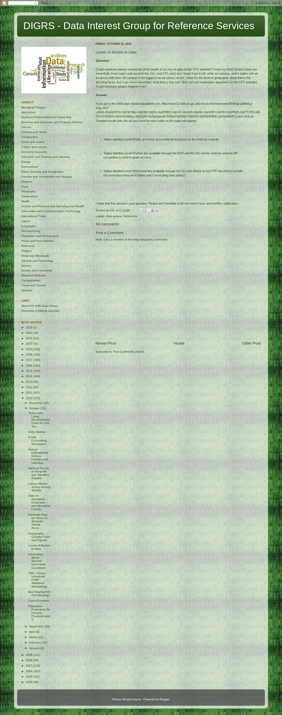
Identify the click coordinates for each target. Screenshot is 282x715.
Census (26, 127)
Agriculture (28, 112)
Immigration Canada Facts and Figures (39, 537)
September (36, 626)
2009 (29, 655)
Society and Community (36, 270)
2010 (29, 398)
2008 (29, 660)
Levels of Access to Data (39, 547)
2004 (29, 682)
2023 (29, 327)
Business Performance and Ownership (46, 117)
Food (24, 186)
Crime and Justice (33, 142)
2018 (29, 354)
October (34, 408)
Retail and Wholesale (35, 255)
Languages (28, 226)
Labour (26, 221)
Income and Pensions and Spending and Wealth (52, 206)
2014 (29, 376)
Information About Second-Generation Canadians (37, 561)
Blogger (164, 699)
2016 (29, 365)
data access (114, 216)
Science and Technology (37, 260)
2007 (29, 665)
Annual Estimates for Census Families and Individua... (38, 456)
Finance (26, 181)
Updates (26, 290)
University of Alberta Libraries (40, 310)
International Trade (33, 216)
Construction (29, 137)
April (32, 631)
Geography (28, 191)
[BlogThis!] (145, 210)
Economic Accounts (34, 151)
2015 (29, 370)
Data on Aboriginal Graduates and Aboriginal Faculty (39, 502)
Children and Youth (33, 132)
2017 (29, 360)
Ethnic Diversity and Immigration (42, 171)
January (34, 648)
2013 (29, 381)
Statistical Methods (33, 275)
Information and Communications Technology (51, 211)
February (35, 642)
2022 (29, 332)
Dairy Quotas (36, 431)
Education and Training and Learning (45, 156)
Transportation (30, 280)
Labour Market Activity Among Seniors (39, 487)
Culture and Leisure (34, 147)
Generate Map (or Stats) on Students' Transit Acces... (38, 521)
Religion (26, 250)
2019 (29, 349)
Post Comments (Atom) (129, 351)
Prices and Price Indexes (37, 241)
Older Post (251, 343)
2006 (29, 671)
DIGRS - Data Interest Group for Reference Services (138, 25)
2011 (29, 392)
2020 (29, 343)
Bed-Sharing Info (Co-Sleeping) (39, 593)
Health (25, 201)
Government (29, 196)
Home (179, 343)
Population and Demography (40, 236)
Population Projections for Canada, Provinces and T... (39, 613)
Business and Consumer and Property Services (52, 122)
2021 (29, 338)
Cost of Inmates (38, 600)
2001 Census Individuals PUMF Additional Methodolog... (38, 580)
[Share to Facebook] (153, 210)
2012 (29, 387)
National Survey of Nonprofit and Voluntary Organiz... (38, 473)
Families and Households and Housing (46, 176)
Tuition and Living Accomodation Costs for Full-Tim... (39, 420)
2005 (29, 676)
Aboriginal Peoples (33, 107)
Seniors (26, 265)
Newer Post (106, 343)
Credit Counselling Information (37, 440)
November (36, 402)
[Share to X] (149, 210)
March (33, 637)
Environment (29, 166)
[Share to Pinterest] (157, 210)
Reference (130, 216)
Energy (26, 161)
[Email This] (141, 210)
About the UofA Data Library (39, 305)
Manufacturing (30, 231)
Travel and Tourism (33, 285)
